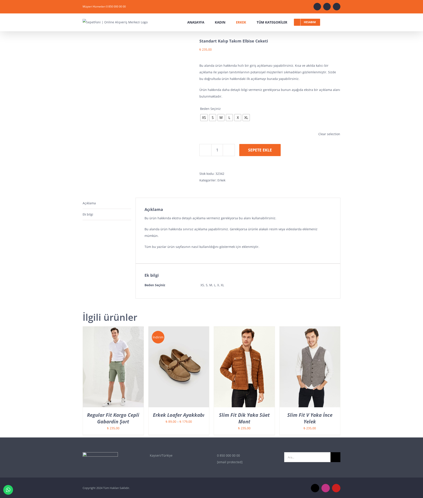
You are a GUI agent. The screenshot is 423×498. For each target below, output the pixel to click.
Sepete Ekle (260, 150)
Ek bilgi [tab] (88, 214)
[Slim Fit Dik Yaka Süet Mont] (244, 330)
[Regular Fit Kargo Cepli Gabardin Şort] (113, 330)
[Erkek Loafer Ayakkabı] (178, 330)
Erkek (221, 180)
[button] (339, 22)
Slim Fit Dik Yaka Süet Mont (244, 418)
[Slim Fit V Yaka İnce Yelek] (310, 330)
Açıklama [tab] (89, 203)
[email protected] (230, 462)
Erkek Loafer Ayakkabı (178, 414)
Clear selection (329, 134)
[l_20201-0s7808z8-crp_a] (138, 111)
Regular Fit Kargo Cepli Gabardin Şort (113, 418)
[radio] (204, 117)
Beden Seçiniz (210, 109)
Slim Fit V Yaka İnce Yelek (309, 418)
